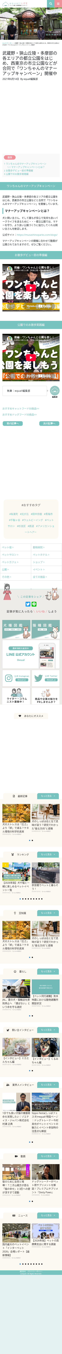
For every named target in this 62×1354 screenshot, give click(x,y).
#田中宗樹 (37, 514)
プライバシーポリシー (34, 1271)
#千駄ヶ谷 (15, 520)
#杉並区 (21, 526)
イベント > (39, 569)
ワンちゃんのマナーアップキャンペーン (25, 163)
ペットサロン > (10, 554)
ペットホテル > (41, 554)
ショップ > (39, 562)
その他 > (6, 577)
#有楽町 (14, 514)
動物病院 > (39, 547)
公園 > (5, 569)
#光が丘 (24, 514)
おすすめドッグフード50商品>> (19, 414)
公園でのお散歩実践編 (16, 173)
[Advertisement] (31, 119)
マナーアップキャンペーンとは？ (26, 166)
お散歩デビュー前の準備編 (18, 170)
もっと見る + (48, 795)
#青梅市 (48, 514)
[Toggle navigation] (58, 4)
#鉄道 (31, 526)
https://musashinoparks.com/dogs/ (37, 234)
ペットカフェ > (10, 562)
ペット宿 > (8, 547)
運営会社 (23, 1271)
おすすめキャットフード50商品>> (20, 408)
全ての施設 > (40, 577)
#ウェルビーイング (32, 520)
